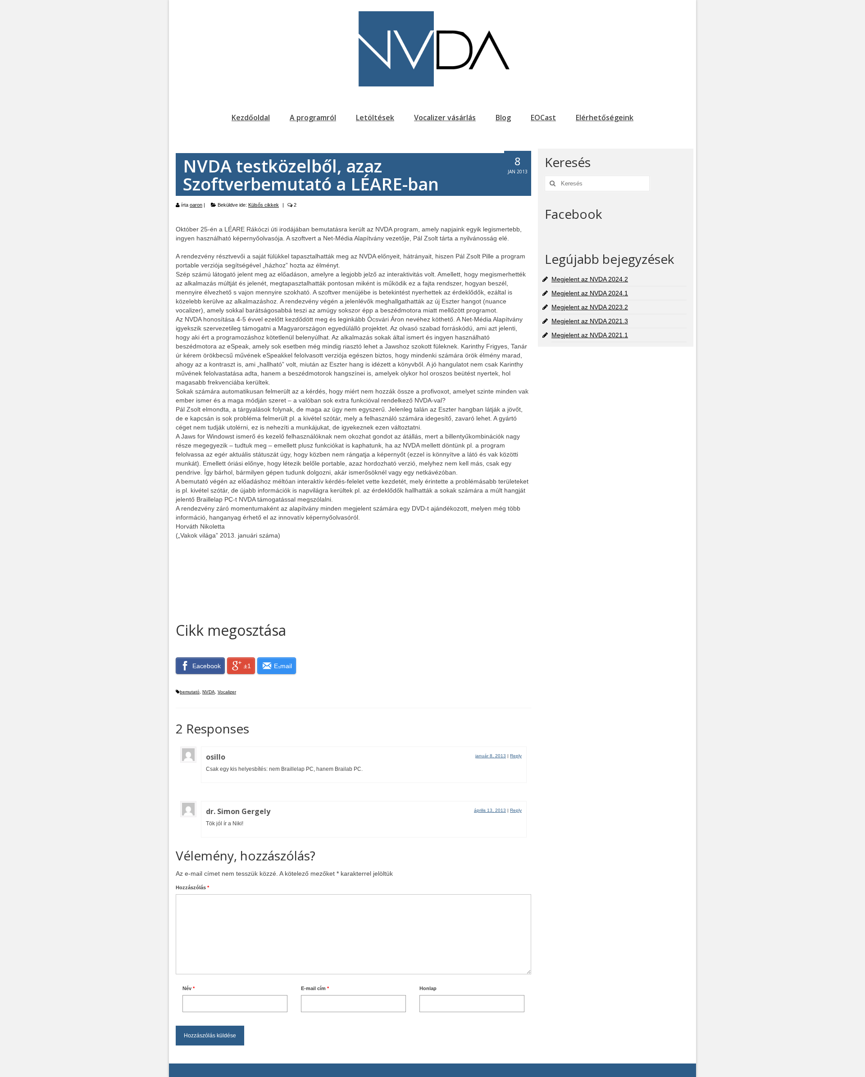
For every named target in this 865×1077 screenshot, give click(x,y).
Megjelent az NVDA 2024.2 (589, 279)
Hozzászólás (192, 887)
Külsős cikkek (263, 205)
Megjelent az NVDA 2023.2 (589, 307)
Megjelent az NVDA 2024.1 (589, 293)
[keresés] (551, 183)
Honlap (428, 988)
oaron (196, 205)
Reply (516, 755)
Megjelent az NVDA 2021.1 (589, 335)
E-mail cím (315, 988)
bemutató (190, 691)
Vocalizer (227, 691)
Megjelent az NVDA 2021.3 (589, 321)
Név (188, 988)
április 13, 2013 (490, 810)
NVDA (208, 691)
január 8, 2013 (490, 755)
